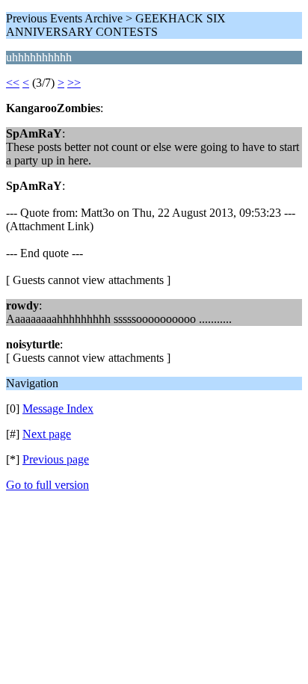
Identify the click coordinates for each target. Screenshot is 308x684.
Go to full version (47, 484)
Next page (46, 434)
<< (12, 82)
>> (74, 82)
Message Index (57, 408)
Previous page (55, 459)
